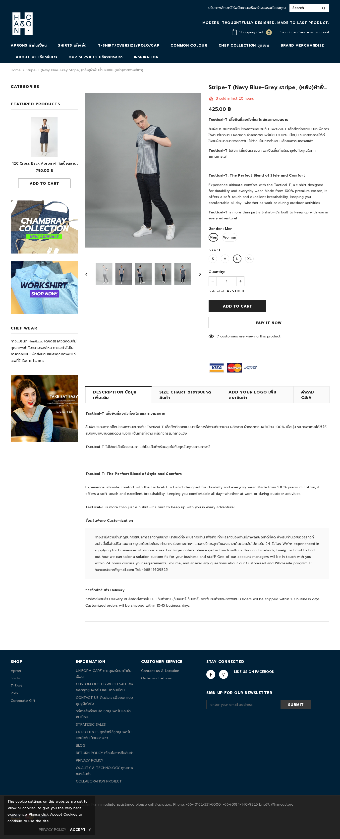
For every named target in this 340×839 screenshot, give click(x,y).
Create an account (313, 32)
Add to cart (44, 183)
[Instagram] (223, 674)
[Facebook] (210, 674)
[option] (143, 170)
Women (229, 237)
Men (213, 237)
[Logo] (22, 24)
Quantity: (217, 271)
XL (249, 258)
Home (16, 70)
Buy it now (269, 323)
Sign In (287, 32)
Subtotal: (217, 291)
